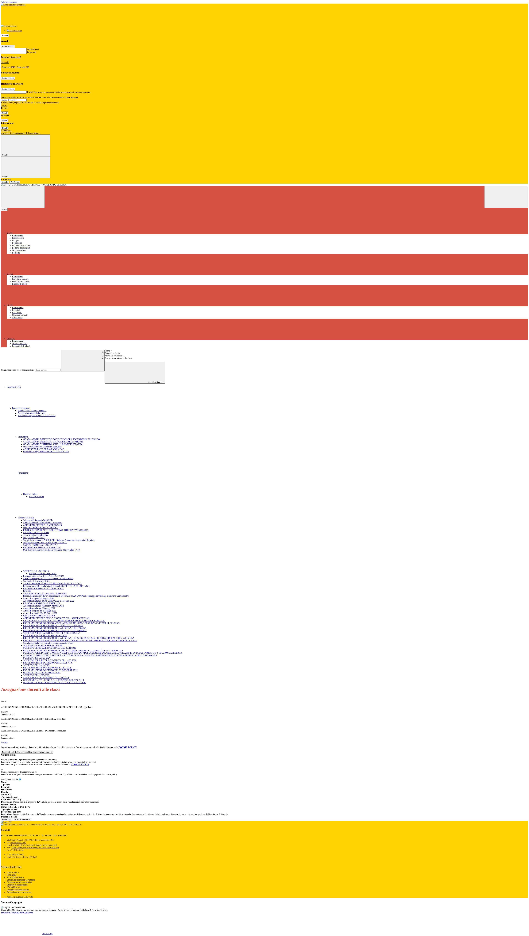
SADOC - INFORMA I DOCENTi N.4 (40, 545)
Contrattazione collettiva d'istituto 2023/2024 (42, 522)
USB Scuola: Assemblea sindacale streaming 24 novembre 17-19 (51, 550)
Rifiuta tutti (23, 752)
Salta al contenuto (9, 2)
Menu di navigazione (155, 382)
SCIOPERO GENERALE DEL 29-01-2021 (42, 645)
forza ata (27, 591)
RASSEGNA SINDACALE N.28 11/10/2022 (43, 588)
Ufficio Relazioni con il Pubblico (21, 880)
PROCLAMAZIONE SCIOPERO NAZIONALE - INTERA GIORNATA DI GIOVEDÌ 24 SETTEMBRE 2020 (73, 650)
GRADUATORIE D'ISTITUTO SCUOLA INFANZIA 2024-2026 (52, 444)
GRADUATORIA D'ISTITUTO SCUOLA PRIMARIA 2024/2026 (53, 442)
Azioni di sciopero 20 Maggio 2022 (38, 598)
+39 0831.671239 (18, 842)
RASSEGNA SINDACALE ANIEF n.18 (41, 603)
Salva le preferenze (22, 819)
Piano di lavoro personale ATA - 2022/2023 (36, 415)
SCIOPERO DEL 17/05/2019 (36, 675)
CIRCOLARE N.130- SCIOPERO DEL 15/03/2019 (46, 677)
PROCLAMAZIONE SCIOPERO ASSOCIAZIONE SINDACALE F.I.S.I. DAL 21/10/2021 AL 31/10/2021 (71, 623)
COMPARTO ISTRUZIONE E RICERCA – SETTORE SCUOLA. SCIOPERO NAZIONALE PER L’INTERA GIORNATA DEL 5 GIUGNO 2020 (90, 655)
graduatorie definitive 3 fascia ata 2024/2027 (42, 446)
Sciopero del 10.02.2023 (33, 537)
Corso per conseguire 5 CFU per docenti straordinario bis (48, 578)
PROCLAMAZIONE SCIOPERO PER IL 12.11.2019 (47, 668)
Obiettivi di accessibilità (17, 885)
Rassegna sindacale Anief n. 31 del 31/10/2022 (43, 576)
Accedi (5, 36)
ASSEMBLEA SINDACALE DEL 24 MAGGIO (45, 593)
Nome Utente (33, 49)
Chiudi (4, 113)
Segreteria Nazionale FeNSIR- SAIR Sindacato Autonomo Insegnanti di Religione (59, 540)
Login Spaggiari (72, 97)
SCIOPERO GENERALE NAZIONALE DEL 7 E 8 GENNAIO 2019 (54, 682)
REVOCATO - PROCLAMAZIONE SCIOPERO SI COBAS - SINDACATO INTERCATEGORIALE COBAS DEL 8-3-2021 (80, 640)
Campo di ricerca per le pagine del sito (17, 370)
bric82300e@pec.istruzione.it (35, 847)
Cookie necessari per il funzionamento (18, 772)
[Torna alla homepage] (264, 185)
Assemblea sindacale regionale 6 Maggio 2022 (43, 606)
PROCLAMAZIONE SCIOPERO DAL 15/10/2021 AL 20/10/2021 (53, 625)
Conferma (15, 182)
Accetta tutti (43, 752)
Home (107, 351)
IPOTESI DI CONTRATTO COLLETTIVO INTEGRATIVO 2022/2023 (55, 530)
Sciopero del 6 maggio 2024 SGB (38, 520)
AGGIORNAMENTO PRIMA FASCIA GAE (43, 449)
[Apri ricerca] (506, 197)
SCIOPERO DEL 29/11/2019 (36, 665)
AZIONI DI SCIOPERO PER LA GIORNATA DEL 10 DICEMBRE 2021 (56, 618)
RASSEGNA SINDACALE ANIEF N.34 (41, 547)
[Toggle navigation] (23, 197)
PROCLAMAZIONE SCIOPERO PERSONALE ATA (47, 663)
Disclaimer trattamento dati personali (17, 912)
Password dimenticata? (11, 57)
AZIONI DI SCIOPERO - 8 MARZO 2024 (42, 525)
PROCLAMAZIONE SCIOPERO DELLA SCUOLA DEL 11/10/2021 (54, 628)
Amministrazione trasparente (19, 892)
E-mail (30, 92)
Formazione (23, 473)
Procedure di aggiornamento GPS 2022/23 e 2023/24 (46, 451)
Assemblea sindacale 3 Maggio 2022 (39, 608)
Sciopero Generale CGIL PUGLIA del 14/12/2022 (45, 542)
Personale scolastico (113, 356)
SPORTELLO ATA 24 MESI (36, 532)
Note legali (11, 875)
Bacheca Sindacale (26, 518)
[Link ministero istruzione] (13, 5)
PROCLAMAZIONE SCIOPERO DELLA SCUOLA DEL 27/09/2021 (55, 630)
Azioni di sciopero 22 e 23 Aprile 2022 (40, 613)
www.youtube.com (9, 779)
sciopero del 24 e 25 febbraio (35, 535)
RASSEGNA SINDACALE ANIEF (39, 616)
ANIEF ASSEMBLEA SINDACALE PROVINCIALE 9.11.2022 (52, 583)
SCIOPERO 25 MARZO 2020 (36, 658)
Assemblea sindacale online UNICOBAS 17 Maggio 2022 (48, 601)
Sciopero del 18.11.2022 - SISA (42, 573)
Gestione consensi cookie (18, 890)
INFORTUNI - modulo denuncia (32, 410)
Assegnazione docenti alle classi (31, 413)
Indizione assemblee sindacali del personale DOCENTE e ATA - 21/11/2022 (56, 586)
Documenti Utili (112, 353)
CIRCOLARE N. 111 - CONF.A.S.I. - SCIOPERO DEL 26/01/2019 (53, 680)
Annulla (5, 182)
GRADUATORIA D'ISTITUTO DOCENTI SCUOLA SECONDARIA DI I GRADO (61, 439)
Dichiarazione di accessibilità (19, 882)
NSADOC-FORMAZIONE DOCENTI (40, 527)
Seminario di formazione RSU (36, 581)
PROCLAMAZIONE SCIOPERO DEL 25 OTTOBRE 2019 (50, 670)
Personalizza (7, 752)
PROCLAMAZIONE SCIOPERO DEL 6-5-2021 (45, 635)
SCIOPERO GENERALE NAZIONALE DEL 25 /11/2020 (49, 648)
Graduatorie (23, 437)
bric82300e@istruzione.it (35, 845)
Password (31, 52)
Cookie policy (13, 872)
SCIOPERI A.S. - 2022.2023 (36, 571)
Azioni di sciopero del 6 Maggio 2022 (39, 611)
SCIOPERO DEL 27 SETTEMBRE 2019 (41, 672)
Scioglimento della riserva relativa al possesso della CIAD (48, 643)
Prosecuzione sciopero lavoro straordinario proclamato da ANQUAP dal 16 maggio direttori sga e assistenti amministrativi (76, 596)
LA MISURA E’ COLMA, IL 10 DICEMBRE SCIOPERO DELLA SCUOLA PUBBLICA (64, 620)
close (4, 209)
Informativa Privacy (15, 877)
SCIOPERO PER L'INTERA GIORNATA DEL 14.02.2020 (49, 660)
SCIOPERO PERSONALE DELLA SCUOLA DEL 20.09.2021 (51, 633)
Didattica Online (30, 494)
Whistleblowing (13, 887)
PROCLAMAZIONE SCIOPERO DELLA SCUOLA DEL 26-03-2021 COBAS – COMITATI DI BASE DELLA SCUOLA (78, 638)
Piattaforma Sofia (36, 496)
